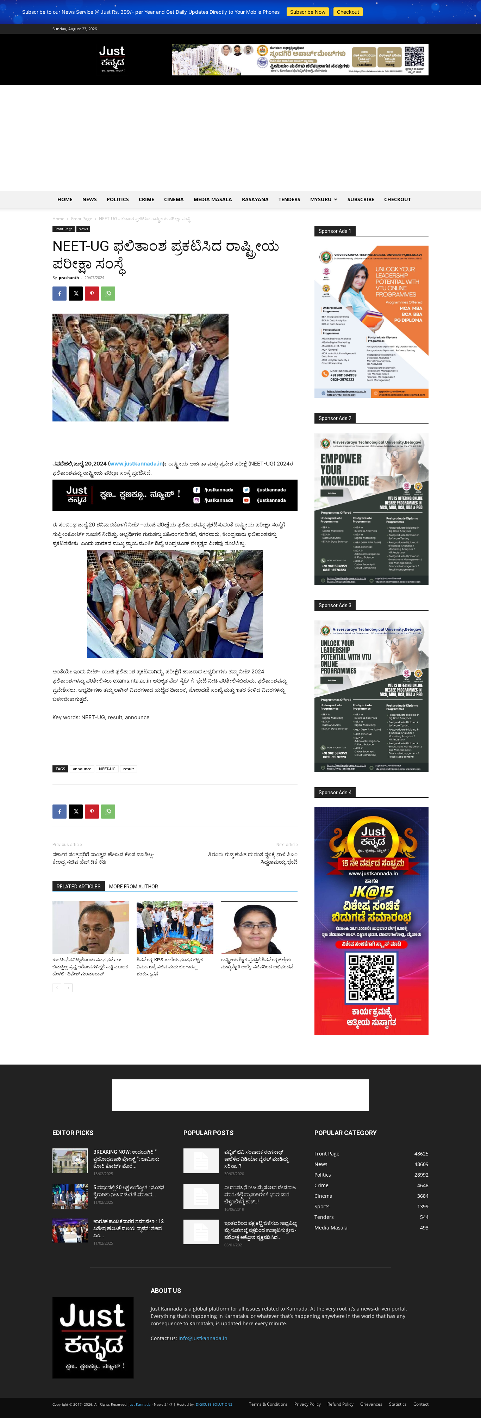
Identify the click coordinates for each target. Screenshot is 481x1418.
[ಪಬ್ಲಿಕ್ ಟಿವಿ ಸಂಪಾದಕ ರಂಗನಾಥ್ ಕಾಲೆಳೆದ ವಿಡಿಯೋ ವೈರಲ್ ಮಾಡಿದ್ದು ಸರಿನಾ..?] (201, 1160)
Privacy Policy (307, 1404)
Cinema (174, 199)
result (128, 768)
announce (82, 768)
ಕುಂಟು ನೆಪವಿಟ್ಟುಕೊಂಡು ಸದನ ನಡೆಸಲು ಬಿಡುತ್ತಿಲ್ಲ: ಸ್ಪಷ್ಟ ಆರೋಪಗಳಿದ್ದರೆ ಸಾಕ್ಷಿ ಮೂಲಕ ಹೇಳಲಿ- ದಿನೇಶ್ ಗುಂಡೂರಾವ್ (90, 966)
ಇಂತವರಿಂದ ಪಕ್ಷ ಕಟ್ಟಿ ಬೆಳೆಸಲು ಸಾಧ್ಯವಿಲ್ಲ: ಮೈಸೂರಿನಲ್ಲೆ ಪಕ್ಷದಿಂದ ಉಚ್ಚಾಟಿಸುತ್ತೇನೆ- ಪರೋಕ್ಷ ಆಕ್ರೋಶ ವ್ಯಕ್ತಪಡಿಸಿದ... (261, 1230)
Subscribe (361, 199)
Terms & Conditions (268, 1404)
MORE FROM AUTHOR (133, 886)
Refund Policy (340, 1404)
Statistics (398, 1404)
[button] (469, 8)
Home (65, 199)
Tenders (289, 199)
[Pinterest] (92, 293)
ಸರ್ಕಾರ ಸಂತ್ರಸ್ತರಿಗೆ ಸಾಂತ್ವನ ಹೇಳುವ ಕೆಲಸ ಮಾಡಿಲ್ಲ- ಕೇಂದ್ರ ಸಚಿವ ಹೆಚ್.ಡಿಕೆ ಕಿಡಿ (103, 858)
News (89, 199)
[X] (76, 293)
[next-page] (68, 988)
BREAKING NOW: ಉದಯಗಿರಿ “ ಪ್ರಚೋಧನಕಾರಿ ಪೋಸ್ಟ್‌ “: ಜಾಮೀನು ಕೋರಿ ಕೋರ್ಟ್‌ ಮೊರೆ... (126, 1159)
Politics (118, 199)
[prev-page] (56, 988)
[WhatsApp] (108, 293)
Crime (146, 199)
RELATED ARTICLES (79, 886)
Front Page (81, 219)
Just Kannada (140, 1404)
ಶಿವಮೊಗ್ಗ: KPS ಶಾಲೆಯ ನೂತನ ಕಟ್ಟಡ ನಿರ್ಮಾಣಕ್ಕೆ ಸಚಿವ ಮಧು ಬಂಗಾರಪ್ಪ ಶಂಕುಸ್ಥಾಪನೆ (170, 966)
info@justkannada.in (203, 1338)
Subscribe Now (307, 12)
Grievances (371, 1404)
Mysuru (321, 199)
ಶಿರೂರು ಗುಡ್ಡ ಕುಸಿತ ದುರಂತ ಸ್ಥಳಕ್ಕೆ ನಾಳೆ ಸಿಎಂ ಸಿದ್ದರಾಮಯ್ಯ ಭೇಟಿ (253, 858)
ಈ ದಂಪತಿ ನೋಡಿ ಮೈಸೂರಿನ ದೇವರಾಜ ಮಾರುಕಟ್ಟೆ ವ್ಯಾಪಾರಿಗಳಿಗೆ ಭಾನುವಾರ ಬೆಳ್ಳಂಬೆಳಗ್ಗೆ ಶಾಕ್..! (260, 1194)
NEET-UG (107, 768)
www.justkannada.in (136, 463)
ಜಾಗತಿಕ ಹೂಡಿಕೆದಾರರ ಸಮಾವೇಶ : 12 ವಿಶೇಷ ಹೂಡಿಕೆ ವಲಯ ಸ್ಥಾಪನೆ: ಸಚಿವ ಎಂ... (128, 1228)
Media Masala (213, 199)
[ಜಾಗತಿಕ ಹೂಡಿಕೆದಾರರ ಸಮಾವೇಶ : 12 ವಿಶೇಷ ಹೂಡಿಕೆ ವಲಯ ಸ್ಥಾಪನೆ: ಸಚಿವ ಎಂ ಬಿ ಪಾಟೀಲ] (70, 1230)
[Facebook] (59, 293)
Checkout (348, 12)
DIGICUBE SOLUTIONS (214, 1404)
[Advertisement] (240, 138)
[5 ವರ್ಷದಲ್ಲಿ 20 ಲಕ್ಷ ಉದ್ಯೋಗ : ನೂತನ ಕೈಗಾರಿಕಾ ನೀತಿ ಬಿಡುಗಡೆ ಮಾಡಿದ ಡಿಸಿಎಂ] (70, 1196)
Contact (421, 1404)
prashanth (69, 277)
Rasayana (255, 199)
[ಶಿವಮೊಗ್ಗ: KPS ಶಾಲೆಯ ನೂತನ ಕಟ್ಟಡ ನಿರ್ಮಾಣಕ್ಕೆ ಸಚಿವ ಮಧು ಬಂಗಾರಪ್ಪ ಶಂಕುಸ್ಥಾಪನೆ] (175, 927)
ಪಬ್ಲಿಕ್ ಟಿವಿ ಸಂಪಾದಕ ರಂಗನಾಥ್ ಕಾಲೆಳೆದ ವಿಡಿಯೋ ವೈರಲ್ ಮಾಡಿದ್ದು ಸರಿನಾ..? (256, 1159)
